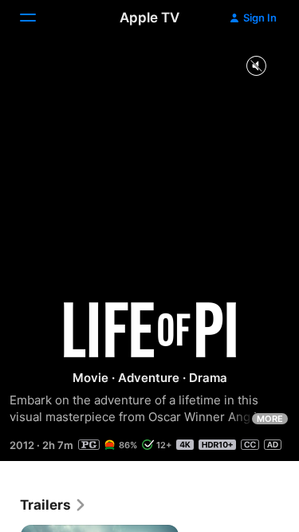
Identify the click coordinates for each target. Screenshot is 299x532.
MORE (270, 418)
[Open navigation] (37, 17)
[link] (53, 505)
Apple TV (149, 18)
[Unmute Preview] (256, 66)
